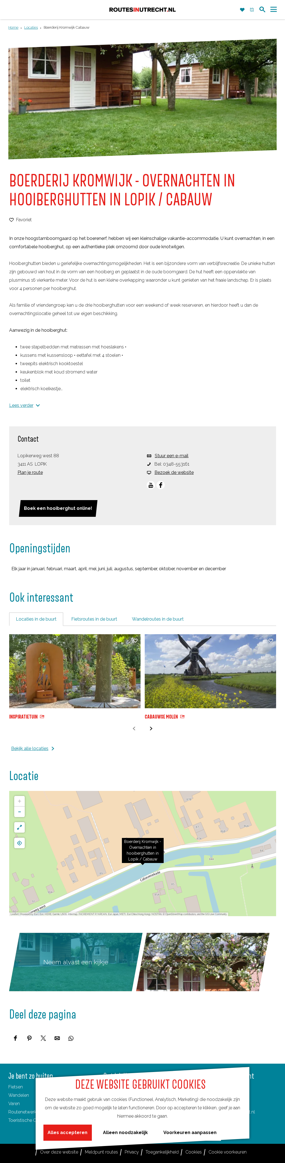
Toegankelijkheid (162, 1152)
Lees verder (21, 405)
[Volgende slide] (151, 728)
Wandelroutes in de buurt (158, 619)
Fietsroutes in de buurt (94, 619)
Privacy (132, 1152)
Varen (14, 1103)
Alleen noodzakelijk (125, 1132)
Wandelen (18, 1095)
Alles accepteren (67, 1132)
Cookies (193, 1152)
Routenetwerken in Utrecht (35, 1112)
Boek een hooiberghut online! (58, 508)
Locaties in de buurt (36, 619)
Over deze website (59, 1152)
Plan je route (30, 472)
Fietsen (15, 1087)
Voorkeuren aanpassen (190, 1132)
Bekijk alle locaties (29, 748)
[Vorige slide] (134, 728)
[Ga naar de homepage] (142, 9)
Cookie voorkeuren (227, 1152)
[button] (142, 853)
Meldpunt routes (101, 1152)
